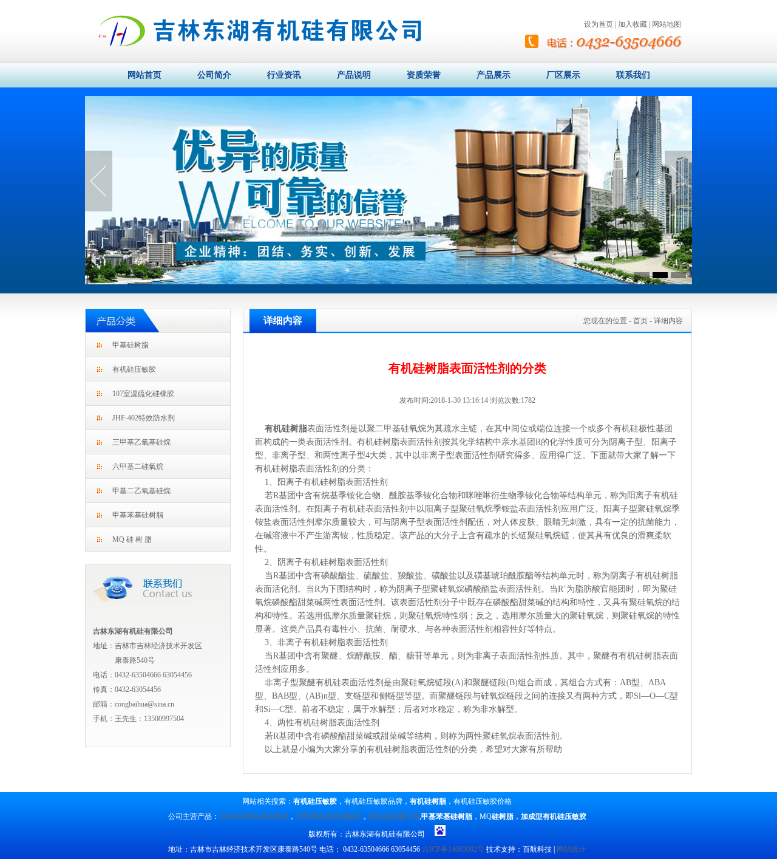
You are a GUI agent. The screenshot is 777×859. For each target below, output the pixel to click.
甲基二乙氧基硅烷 (141, 491)
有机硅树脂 (286, 428)
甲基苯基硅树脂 (137, 515)
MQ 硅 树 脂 (132, 539)
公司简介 (214, 75)
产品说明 (354, 75)
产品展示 (494, 75)
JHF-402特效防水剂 (143, 418)
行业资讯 (284, 75)
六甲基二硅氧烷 (137, 466)
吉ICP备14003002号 (453, 849)
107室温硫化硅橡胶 (143, 393)
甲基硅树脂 (130, 345)
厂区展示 (563, 75)
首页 (640, 321)
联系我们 (633, 75)
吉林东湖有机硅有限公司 (133, 631)
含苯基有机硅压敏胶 (328, 816)
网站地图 (666, 24)
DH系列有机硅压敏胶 (253, 816)
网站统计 (571, 849)
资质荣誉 (424, 75)
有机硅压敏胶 (134, 369)
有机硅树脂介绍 (393, 816)
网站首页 (144, 75)
